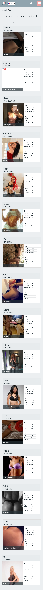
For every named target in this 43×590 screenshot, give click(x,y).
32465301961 (8, 524)
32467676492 (7, 489)
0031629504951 (9, 172)
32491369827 (7, 207)
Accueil (4, 10)
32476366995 (7, 560)
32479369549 (7, 136)
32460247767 (8, 383)
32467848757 (7, 277)
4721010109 (8, 242)
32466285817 (8, 454)
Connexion (35, 3)
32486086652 (8, 313)
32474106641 (8, 30)
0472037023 (7, 66)
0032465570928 (9, 101)
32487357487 (7, 348)
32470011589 (7, 418)
